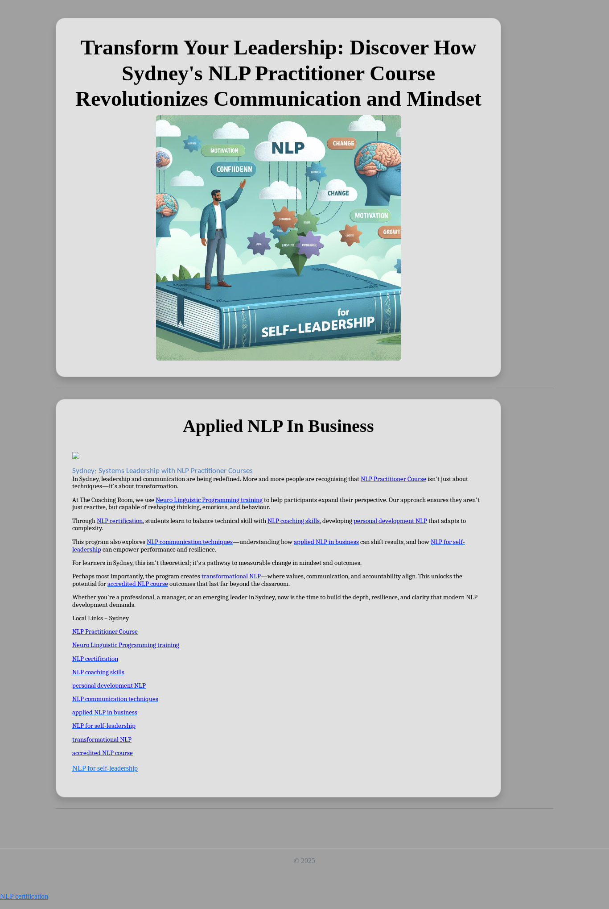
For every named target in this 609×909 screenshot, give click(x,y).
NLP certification (24, 896)
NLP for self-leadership (105, 768)
